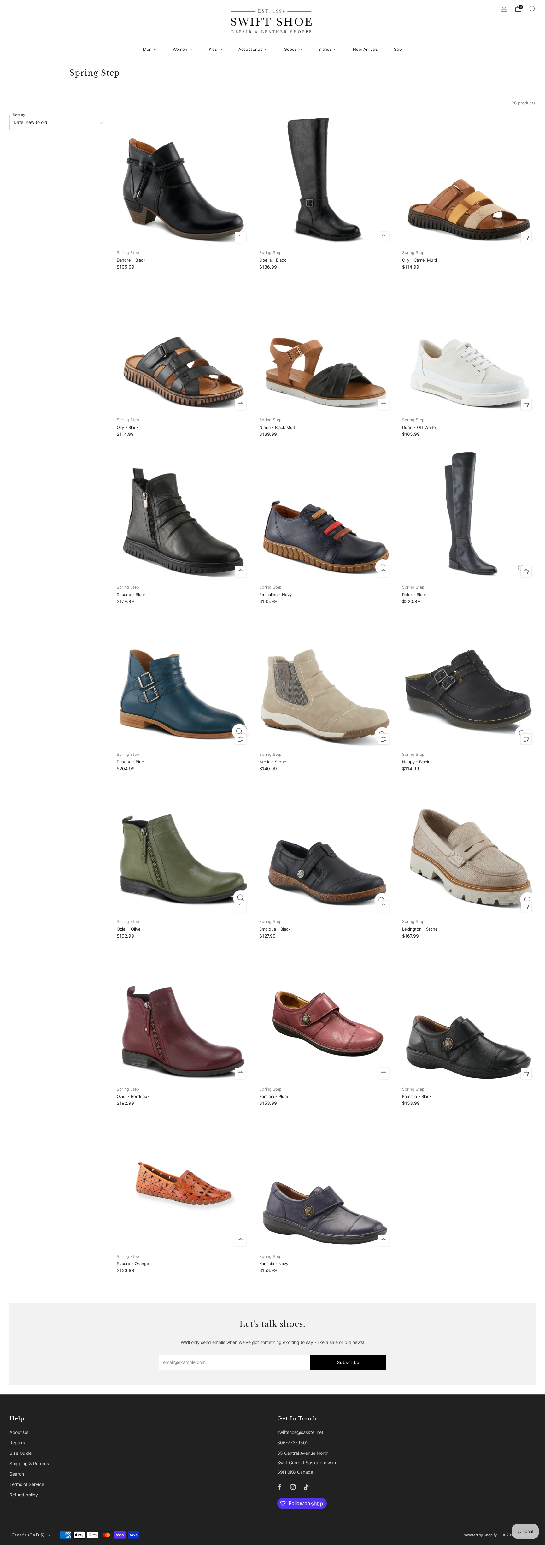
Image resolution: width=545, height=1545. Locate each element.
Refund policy (23, 1494)
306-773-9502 (292, 1442)
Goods (290, 49)
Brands (325, 49)
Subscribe (348, 1362)
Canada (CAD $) (27, 1535)
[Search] (532, 9)
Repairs (17, 1442)
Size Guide (20, 1453)
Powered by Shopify (480, 1535)
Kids (213, 49)
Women (180, 49)
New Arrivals (365, 49)
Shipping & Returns (29, 1463)
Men (147, 49)
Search (16, 1474)
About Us (18, 1432)
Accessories (250, 49)
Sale (398, 49)
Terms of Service (26, 1484)
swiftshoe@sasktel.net (300, 1432)
